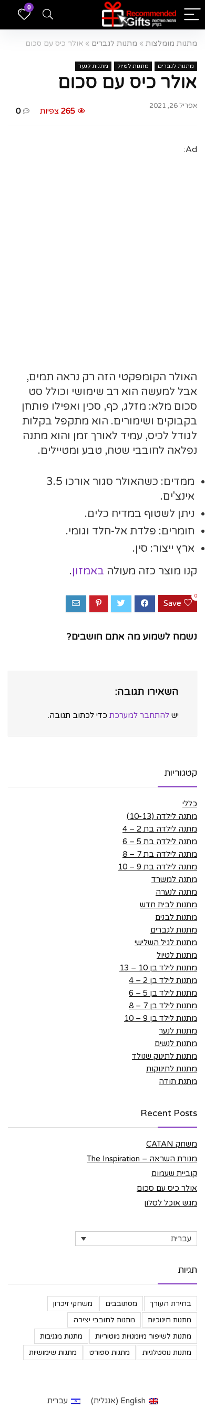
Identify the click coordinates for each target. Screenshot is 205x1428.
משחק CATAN (171, 1144)
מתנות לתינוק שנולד (164, 1056)
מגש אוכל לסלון (170, 1203)
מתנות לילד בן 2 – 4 (163, 980)
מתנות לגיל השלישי (166, 942)
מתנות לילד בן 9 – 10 (160, 1018)
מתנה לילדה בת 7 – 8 (159, 854)
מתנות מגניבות (61, 1336)
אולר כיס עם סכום (167, 1188)
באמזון (88, 571)
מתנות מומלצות (171, 43)
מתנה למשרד (174, 879)
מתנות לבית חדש (168, 904)
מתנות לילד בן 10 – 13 (158, 968)
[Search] (47, 15)
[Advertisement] (102, 259)
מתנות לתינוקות (171, 1068)
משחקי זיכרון (73, 1303)
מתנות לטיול (133, 66)
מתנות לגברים (114, 43)
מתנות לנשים (176, 1043)
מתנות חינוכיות (169, 1319)
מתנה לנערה (176, 892)
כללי (189, 803)
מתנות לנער (93, 66)
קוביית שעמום (174, 1173)
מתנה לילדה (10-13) (162, 816)
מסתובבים (121, 1303)
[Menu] (192, 15)
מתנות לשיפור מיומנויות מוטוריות (143, 1336)
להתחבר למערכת (139, 715)
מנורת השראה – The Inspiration (142, 1158)
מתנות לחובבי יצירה (104, 1319)
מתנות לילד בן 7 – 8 (163, 1005)
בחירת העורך (170, 1303)
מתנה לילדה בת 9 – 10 (157, 867)
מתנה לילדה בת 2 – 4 (159, 829)
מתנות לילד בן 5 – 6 (163, 993)
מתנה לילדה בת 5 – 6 (159, 841)
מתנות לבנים (176, 917)
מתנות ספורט (109, 1352)
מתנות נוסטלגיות (166, 1352)
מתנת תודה (178, 1081)
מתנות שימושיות (53, 1352)
